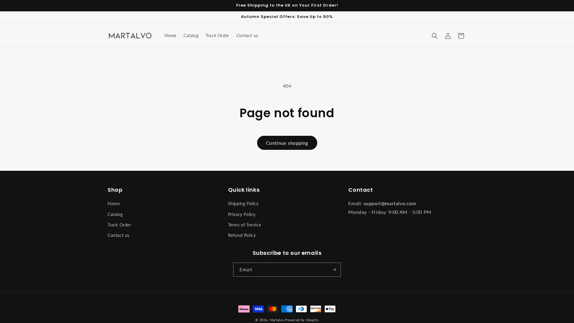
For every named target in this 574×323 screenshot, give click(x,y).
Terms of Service (244, 224)
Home (114, 203)
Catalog (115, 214)
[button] (434, 35)
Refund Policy (242, 235)
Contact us (118, 235)
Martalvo (277, 320)
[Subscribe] (334, 270)
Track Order (119, 224)
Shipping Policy (243, 203)
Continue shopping (287, 143)
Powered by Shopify (302, 320)
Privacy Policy (242, 214)
